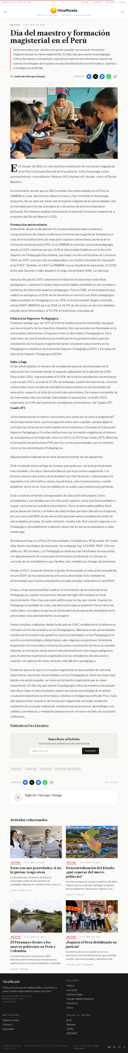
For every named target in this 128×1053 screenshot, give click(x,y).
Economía (71, 990)
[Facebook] (88, 76)
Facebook (97, 2)
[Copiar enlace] (115, 76)
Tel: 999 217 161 (9, 1002)
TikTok (122, 2)
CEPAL (70, 1029)
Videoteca (71, 1003)
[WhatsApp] (108, 76)
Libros (69, 1007)
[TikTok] (124, 1047)
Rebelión (71, 1024)
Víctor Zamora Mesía (21, 890)
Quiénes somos (10, 1020)
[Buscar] (123, 12)
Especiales (8, 1029)
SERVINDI (71, 1033)
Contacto (7, 1024)
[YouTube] (109, 1047)
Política (15, 862)
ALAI (69, 1020)
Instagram (110, 2)
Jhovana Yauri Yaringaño (79, 965)
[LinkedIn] (102, 76)
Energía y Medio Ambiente (80, 999)
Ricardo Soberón (19, 969)
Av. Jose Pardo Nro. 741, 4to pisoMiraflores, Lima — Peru (16, 997)
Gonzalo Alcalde (75, 895)
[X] (95, 76)
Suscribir (90, 751)
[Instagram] (119, 1047)
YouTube (85, 2)
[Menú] (5, 12)
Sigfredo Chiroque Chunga (43, 795)
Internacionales (74, 994)
